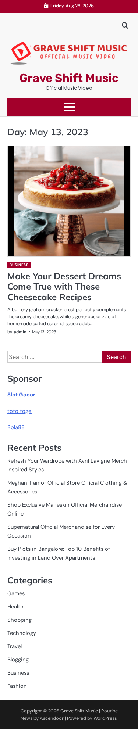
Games (16, 593)
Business (19, 264)
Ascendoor (52, 718)
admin (20, 331)
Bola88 (16, 427)
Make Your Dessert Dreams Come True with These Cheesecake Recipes (64, 286)
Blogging (18, 659)
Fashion (17, 686)
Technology (21, 633)
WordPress (105, 718)
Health (15, 606)
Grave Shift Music (69, 78)
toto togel (19, 411)
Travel (14, 646)
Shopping (19, 620)
